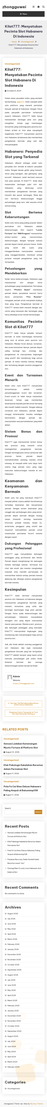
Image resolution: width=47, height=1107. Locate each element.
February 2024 (13, 1067)
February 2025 (13, 1006)
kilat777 (20, 102)
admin (16, 676)
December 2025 (14, 954)
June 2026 (11, 924)
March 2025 (12, 1000)
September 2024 (14, 1031)
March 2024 (12, 1062)
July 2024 (11, 1041)
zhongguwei (14, 7)
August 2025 (12, 975)
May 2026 (11, 929)
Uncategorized (12, 64)
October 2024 (13, 1026)
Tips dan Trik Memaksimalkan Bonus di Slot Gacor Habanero (24, 704)
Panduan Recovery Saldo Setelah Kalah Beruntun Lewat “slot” (23, 861)
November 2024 (14, 1021)
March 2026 (12, 939)
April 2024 (11, 1057)
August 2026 (12, 914)
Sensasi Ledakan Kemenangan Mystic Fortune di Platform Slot (22, 835)
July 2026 (11, 919)
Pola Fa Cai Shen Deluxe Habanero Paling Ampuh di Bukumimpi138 (23, 852)
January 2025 (13, 1011)
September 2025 (14, 970)
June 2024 (11, 1046)
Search (8, 808)
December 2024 (14, 1016)
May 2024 (11, 1052)
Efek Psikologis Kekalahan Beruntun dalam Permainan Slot (24, 843)
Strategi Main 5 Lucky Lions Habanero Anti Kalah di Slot (24, 870)
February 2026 (13, 944)
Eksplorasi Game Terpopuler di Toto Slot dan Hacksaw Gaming (23, 713)
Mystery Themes (36, 1104)
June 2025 (11, 985)
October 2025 (13, 965)
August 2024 (12, 1036)
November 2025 (14, 960)
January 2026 (13, 949)
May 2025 (11, 990)
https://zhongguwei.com (23, 683)
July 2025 (11, 980)
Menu (24, 14)
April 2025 (11, 995)
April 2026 (11, 934)
